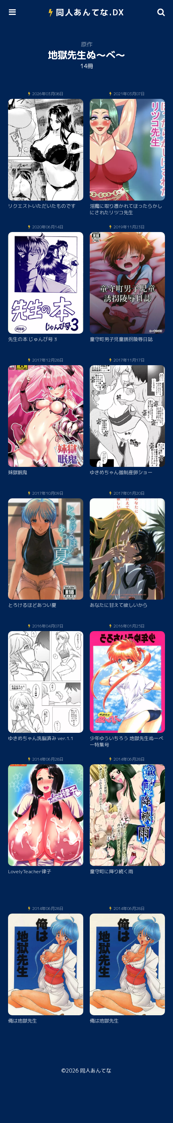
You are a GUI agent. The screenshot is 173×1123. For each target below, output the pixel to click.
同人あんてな (95, 1070)
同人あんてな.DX (90, 12)
